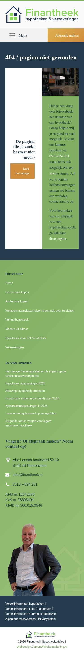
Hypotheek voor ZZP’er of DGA (25, 338)
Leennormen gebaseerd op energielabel (30, 413)
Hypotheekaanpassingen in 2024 (26, 406)
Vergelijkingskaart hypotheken (24, 603)
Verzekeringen (14, 347)
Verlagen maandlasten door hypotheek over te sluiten (39, 310)
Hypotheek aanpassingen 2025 (25, 383)
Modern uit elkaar (16, 329)
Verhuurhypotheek (17, 319)
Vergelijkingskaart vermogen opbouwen (30, 613)
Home (9, 283)
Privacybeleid (47, 619)
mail (52, 173)
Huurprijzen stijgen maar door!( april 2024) (32, 398)
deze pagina (57, 238)
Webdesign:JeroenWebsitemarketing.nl (42, 646)
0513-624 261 (59, 155)
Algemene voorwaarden (20, 619)
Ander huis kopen (16, 301)
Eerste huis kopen (17, 292)
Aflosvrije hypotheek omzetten (25, 390)
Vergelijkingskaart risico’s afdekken (28, 608)
